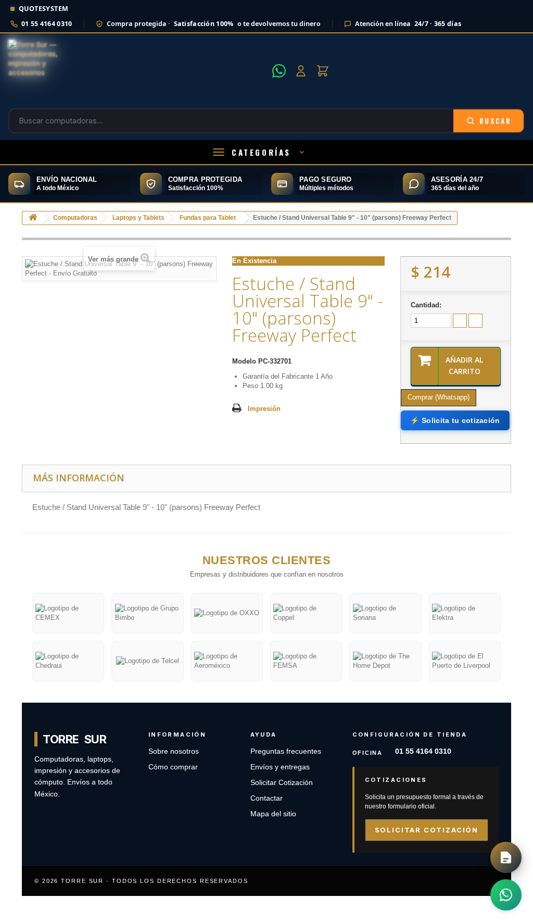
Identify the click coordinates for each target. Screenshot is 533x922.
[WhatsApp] (279, 71)
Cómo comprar (173, 767)
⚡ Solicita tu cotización (455, 420)
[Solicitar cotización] (506, 857)
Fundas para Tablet (208, 217)
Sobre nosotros (173, 751)
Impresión (264, 409)
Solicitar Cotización (281, 783)
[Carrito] (322, 71)
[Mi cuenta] (301, 71)
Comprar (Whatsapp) (438, 397)
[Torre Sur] (137, 71)
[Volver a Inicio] (33, 218)
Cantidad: (426, 305)
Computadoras (75, 217)
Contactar (266, 798)
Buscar (495, 121)
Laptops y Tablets (138, 217)
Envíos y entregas (280, 767)
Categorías (261, 152)
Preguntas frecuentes (285, 751)
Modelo (244, 361)
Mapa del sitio (273, 814)
